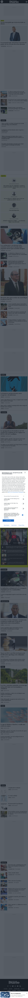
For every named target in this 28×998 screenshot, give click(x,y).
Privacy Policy (21, 525)
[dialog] (14, 499)
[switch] (23, 499)
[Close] (25, 473)
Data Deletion (6, 525)
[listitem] (14, 496)
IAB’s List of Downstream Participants (15, 492)
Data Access (14, 525)
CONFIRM (8, 520)
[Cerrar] (26, 993)
